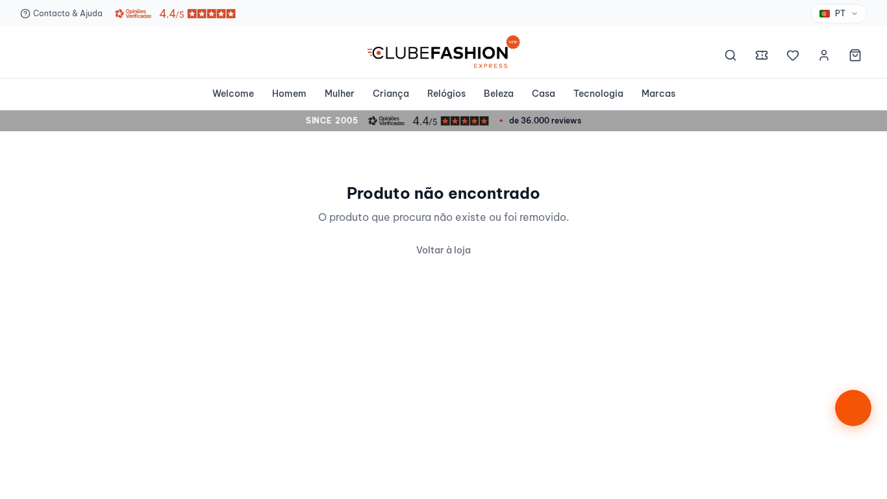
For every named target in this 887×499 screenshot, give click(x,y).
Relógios (446, 93)
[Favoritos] (793, 57)
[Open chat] (853, 408)
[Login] (824, 57)
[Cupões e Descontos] (761, 57)
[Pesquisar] (730, 57)
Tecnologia (598, 93)
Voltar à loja (443, 250)
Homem (289, 93)
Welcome (233, 93)
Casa (543, 93)
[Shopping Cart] (855, 57)
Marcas (658, 93)
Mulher (340, 93)
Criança (391, 93)
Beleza (499, 93)
